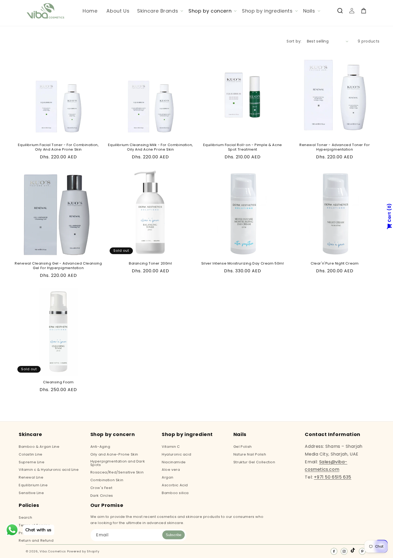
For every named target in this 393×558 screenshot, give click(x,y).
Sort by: (294, 41)
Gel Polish (242, 447)
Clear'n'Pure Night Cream (335, 263)
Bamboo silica (175, 492)
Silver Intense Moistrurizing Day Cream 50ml (242, 263)
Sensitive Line (31, 492)
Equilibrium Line (33, 485)
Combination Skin (107, 480)
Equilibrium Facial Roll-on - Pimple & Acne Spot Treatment (242, 147)
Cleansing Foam (58, 382)
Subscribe (173, 535)
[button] (159, 11)
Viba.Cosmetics (53, 551)
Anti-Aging (100, 447)
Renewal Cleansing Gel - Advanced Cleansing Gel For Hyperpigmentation (58, 265)
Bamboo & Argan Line (39, 447)
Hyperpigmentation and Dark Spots (117, 463)
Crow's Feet (101, 487)
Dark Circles (101, 495)
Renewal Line (31, 477)
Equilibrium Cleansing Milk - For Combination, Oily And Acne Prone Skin (150, 147)
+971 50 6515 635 (332, 477)
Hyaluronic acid (176, 454)
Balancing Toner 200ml (150, 263)
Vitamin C (171, 447)
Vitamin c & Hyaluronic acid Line (49, 469)
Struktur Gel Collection (254, 462)
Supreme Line (31, 462)
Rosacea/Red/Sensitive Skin (117, 472)
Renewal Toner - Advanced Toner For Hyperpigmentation (334, 147)
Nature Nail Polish (249, 454)
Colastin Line (31, 454)
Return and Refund (36, 540)
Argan (167, 477)
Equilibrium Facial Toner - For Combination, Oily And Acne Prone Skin (58, 147)
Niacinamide (174, 462)
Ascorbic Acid (175, 485)
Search (25, 518)
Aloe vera (171, 469)
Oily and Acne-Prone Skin (114, 454)
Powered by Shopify (83, 551)
